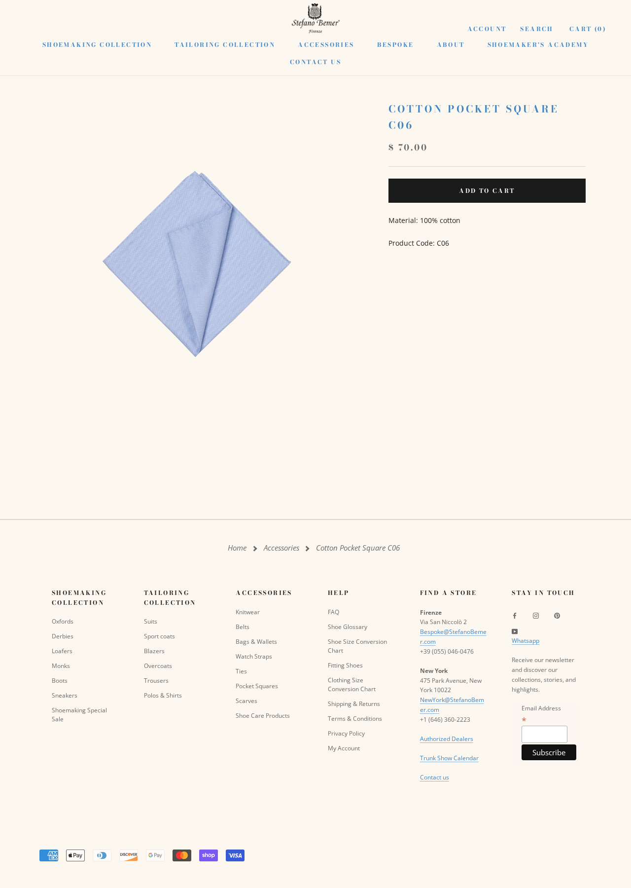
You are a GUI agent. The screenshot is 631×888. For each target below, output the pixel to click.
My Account (344, 748)
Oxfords (62, 621)
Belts (242, 627)
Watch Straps (254, 656)
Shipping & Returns (354, 704)
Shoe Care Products (263, 715)
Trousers (156, 680)
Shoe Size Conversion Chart (357, 646)
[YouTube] (515, 631)
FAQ (333, 612)
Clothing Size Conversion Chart (352, 684)
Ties (241, 671)
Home (237, 548)
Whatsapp (525, 640)
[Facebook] (515, 616)
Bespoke (395, 44)
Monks (61, 666)
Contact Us (315, 62)
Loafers (62, 651)
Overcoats (158, 666)
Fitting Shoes (345, 665)
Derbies (62, 636)
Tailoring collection (225, 44)
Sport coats (159, 636)
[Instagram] (536, 616)
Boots (60, 680)
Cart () (587, 29)
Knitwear (248, 612)
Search (536, 29)
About (451, 44)
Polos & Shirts (163, 695)
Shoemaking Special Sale (79, 714)
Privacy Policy (346, 733)
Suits (150, 621)
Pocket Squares (257, 686)
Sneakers (64, 695)
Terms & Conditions (355, 718)
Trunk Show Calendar (449, 758)
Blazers (154, 651)
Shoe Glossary (347, 627)
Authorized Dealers (446, 739)
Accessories (326, 44)
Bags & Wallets (256, 641)
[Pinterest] (557, 616)
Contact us (434, 777)
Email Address (541, 714)
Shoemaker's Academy (538, 44)
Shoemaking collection (97, 44)
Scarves (246, 701)
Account (487, 29)
